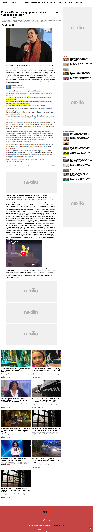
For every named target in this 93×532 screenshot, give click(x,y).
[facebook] (2, 26)
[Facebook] (42, 519)
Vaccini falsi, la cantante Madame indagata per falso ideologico (13, 459)
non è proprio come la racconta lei (40, 201)
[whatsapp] (9, 26)
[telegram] (13, 26)
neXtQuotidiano (36, 407)
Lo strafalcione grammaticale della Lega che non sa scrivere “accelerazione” (80, 78)
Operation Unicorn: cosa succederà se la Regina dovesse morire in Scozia (81, 179)
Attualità (13, 2)
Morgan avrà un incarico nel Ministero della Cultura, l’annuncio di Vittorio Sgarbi (80, 148)
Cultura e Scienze (35, 2)
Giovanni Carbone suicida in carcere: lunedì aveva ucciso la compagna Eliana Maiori (15, 490)
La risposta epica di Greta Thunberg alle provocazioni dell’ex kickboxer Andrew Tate (80, 73)
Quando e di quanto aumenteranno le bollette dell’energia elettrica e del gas (80, 165)
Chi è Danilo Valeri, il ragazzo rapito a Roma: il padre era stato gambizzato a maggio (45, 460)
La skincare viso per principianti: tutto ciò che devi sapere (81, 64)
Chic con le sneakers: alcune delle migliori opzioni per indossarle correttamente (79, 59)
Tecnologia (45, 2)
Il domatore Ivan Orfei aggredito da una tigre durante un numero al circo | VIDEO (15, 370)
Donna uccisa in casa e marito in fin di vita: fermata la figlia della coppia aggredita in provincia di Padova (45, 400)
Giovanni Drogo (5, 17)
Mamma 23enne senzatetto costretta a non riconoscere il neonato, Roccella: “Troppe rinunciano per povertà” (15, 430)
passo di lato (45, 68)
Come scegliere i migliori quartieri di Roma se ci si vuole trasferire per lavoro (80, 169)
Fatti (55, 2)
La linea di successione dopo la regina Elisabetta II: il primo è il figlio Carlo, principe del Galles (80, 174)
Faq (81, 2)
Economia (26, 2)
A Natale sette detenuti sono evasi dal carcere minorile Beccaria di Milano (46, 429)
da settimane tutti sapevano (25, 68)
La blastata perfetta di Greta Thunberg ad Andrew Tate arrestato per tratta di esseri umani (46, 370)
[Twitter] (47, 519)
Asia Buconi (4, 377)
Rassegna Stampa (74, 2)
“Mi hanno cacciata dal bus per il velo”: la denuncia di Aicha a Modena (81, 153)
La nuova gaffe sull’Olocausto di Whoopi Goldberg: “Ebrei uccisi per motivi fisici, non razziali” (14, 400)
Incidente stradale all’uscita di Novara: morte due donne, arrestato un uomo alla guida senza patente (81, 160)
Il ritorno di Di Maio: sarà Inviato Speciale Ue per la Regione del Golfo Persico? (80, 138)
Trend (65, 2)
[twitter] (6, 26)
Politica (20, 2)
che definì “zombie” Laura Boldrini (26, 199)
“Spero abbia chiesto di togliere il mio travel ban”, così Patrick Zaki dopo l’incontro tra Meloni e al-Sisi (80, 143)
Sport (51, 2)
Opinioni (60, 2)
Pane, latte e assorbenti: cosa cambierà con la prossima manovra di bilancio (80, 134)
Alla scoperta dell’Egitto (76, 68)
